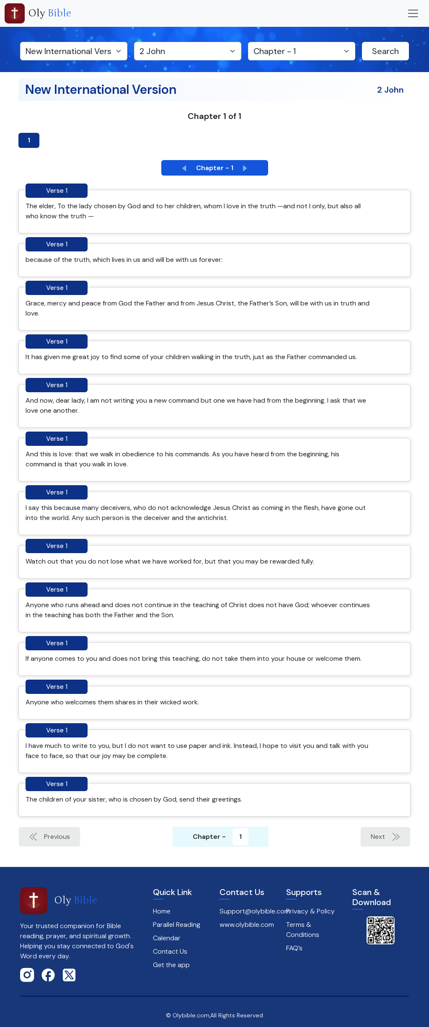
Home (162, 911)
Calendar (167, 938)
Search (385, 51)
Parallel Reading (176, 924)
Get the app (171, 964)
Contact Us (170, 951)
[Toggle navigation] (413, 13)
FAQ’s (294, 948)
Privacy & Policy (310, 911)
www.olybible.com (247, 924)
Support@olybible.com (255, 911)
